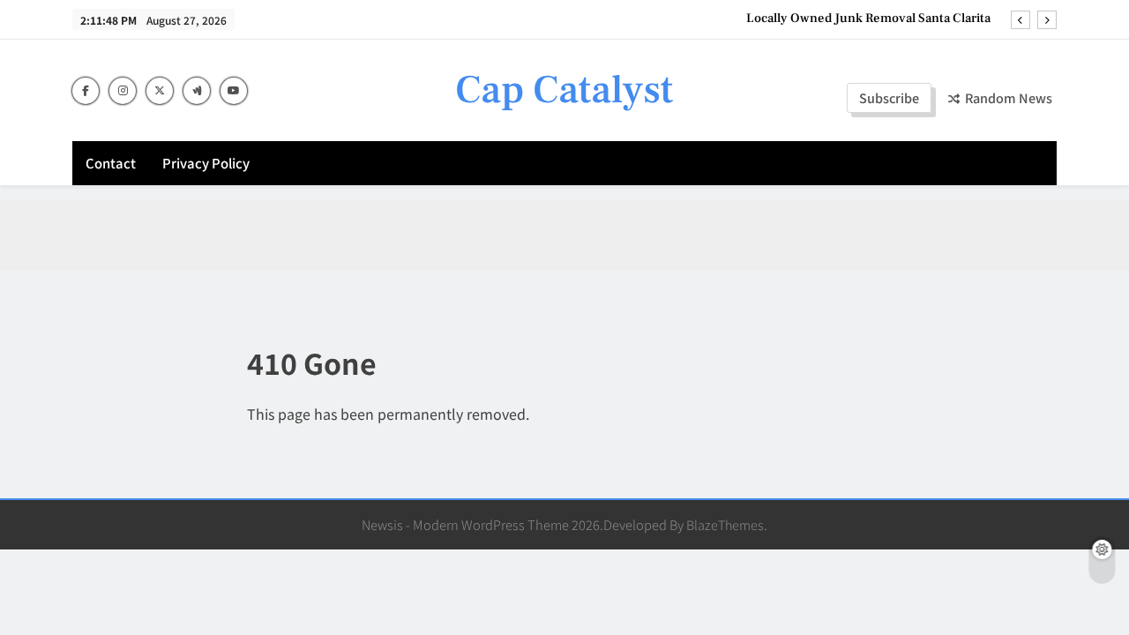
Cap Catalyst (564, 90)
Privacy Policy (206, 162)
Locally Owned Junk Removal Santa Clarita (868, 18)
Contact (111, 162)
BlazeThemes (725, 524)
